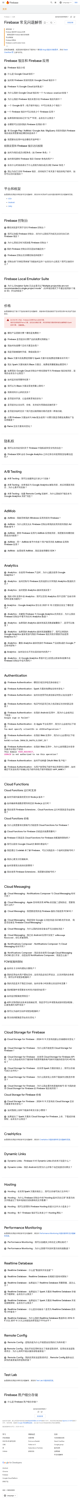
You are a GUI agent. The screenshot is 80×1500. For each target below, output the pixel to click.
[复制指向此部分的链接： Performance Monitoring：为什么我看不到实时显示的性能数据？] (72, 1248)
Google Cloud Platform (10, 1478)
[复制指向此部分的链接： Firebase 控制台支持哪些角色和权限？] (46, 255)
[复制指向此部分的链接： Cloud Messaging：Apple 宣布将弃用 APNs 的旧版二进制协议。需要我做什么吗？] (17, 905)
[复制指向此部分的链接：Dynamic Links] (28, 1154)
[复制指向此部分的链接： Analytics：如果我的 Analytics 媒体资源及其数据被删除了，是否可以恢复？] (10, 625)
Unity (10, 206)
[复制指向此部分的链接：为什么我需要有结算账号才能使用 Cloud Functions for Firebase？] (71, 825)
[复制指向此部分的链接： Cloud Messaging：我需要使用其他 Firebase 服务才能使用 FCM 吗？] (6, 914)
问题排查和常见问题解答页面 (55, 1140)
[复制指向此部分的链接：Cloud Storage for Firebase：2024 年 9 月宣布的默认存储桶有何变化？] (6, 1042)
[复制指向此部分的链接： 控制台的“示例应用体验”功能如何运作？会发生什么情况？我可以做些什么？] (11, 264)
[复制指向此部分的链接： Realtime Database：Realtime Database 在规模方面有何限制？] (71, 1276)
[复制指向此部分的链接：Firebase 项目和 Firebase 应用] (51, 61)
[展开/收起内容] (13, 29)
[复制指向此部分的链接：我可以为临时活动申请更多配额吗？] (42, 1011)
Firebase (7, 17)
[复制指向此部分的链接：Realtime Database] (35, 1263)
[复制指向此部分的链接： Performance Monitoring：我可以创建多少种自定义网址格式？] (70, 1242)
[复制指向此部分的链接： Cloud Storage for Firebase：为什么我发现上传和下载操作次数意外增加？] (10, 1079)
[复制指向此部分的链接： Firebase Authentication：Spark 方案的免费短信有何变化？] (67, 689)
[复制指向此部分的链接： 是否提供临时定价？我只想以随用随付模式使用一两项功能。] (66, 411)
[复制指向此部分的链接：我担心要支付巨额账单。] (32, 859)
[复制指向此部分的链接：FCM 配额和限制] (25, 962)
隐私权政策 (11, 1490)
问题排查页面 (44, 1381)
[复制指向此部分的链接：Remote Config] (29, 1335)
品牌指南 (57, 1451)
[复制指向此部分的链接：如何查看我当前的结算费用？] (36, 865)
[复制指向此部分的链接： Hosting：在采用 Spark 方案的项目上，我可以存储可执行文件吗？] (72, 1191)
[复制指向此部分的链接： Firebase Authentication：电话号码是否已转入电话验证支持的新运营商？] (10, 706)
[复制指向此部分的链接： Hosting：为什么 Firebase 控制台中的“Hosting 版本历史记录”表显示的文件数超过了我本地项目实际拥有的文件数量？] (50, 1200)
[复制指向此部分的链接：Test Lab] (19, 1375)
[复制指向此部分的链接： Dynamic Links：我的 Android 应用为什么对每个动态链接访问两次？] (6, 1170)
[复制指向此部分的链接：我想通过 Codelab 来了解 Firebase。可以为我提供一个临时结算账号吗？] (6, 853)
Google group (58, 1444)
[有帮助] (71, 16)
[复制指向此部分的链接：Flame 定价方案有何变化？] (34, 426)
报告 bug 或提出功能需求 (48, 50)
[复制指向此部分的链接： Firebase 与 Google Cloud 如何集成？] (46, 86)
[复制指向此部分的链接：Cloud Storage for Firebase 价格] (43, 1095)
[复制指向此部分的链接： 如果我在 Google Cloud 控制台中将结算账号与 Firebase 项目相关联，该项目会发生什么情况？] (27, 373)
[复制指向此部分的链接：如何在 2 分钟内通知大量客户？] (38, 968)
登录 (76, 2)
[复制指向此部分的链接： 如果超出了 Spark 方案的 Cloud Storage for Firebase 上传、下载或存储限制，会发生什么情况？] (29, 1119)
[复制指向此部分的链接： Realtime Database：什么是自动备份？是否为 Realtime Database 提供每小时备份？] (19, 1312)
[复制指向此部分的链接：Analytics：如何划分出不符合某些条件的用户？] (54, 652)
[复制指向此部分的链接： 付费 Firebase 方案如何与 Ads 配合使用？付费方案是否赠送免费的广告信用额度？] (17, 420)
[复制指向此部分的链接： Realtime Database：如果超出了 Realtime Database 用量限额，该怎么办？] (10, 1285)
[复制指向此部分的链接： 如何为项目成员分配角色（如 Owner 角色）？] (53, 152)
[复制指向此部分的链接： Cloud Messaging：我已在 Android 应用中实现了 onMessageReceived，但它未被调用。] (32, 937)
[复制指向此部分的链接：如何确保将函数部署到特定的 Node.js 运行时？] (53, 803)
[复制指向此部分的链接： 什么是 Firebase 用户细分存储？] (40, 1402)
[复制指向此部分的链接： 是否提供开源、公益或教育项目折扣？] (46, 398)
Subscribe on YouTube (35, 1448)
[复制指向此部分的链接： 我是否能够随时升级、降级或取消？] (43, 352)
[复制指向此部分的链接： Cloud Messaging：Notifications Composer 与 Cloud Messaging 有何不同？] (12, 896)
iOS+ (10, 199)
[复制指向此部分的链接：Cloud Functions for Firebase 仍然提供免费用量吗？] (59, 831)
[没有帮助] (74, 16)
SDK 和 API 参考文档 (9, 1441)
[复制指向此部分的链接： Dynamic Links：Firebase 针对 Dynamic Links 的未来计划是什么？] (73, 1161)
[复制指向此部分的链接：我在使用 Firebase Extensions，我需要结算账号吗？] (58, 872)
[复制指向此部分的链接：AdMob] (18, 511)
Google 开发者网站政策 (25, 1423)
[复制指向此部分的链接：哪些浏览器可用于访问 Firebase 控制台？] (48, 227)
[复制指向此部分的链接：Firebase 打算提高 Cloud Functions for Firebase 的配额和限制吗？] (72, 838)
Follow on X (32, 1444)
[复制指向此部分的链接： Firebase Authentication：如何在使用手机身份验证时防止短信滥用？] (6, 697)
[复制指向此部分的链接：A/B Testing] (24, 472)
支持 (4, 9)
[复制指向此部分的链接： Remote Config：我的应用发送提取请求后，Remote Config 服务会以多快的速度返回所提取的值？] (33, 1360)
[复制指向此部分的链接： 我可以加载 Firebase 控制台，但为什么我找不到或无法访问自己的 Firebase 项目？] (22, 236)
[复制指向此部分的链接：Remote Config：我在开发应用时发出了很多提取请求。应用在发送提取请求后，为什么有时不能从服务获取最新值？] (48, 1351)
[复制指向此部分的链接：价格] (13, 306)
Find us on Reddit (34, 1441)
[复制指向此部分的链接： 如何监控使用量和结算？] (33, 379)
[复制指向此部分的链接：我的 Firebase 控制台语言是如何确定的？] (48, 249)
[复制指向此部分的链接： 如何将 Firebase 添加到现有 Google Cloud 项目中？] (59, 80)
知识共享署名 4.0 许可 (35, 1421)
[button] (40, 67)
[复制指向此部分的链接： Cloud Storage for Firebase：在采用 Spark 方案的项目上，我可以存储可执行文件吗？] (21, 1071)
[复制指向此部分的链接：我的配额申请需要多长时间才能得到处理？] (49, 990)
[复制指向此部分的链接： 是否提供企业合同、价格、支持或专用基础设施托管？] (60, 405)
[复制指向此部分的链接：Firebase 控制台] (30, 221)
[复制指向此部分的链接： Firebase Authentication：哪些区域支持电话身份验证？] (63, 682)
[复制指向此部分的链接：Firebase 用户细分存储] (40, 1395)
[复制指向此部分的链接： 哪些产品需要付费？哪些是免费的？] (43, 333)
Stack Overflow (59, 1441)
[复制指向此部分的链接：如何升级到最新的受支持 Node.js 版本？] (47, 797)
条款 (3, 1490)
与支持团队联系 (59, 1438)
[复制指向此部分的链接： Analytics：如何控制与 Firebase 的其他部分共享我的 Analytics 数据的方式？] (10, 584)
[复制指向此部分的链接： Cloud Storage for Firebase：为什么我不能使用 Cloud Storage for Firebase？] (17, 1050)
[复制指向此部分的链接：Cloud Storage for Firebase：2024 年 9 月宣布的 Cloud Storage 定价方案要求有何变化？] (25, 1104)
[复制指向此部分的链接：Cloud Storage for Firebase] (47, 1032)
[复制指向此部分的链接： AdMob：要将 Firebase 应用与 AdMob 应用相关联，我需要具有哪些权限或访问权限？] (21, 535)
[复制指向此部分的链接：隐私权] (16, 441)
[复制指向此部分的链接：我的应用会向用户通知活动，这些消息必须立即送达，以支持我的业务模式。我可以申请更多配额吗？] (33, 977)
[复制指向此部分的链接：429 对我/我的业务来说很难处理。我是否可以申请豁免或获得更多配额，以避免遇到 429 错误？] (28, 1005)
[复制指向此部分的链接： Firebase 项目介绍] (27, 67)
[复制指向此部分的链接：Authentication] (29, 676)
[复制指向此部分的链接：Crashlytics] (23, 1134)
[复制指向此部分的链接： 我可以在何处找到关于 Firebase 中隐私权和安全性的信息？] (65, 448)
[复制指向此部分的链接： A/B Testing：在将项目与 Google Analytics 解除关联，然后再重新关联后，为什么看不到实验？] (29, 487)
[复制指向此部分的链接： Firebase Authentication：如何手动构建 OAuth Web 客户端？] (69, 760)
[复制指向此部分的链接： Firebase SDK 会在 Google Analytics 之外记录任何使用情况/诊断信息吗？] (11, 457)
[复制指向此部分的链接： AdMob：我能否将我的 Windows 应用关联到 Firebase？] (63, 518)
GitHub (4, 1451)
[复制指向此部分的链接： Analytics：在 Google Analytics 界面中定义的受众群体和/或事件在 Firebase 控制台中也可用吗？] (34, 661)
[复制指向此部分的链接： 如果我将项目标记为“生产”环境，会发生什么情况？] (58, 118)
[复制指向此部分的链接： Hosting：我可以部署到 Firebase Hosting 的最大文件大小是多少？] (73, 1206)
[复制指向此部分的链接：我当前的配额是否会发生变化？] (38, 1017)
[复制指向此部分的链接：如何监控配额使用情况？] (32, 996)
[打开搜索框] (51, 2)
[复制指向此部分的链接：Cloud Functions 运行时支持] (38, 790)
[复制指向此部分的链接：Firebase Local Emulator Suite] (51, 279)
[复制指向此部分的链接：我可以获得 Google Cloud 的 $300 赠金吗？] (51, 844)
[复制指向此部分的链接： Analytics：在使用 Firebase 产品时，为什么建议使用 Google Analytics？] (17, 575)
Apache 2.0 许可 (67, 1421)
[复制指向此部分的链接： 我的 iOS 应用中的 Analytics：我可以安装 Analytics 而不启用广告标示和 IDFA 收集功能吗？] (24, 599)
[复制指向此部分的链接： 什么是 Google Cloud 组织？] (37, 74)
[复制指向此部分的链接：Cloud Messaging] (32, 887)
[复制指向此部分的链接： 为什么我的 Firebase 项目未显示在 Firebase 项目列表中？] (64, 99)
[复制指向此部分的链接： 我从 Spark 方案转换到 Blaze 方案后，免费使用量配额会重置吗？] (70, 364)
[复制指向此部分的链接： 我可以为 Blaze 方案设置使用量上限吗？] (47, 386)
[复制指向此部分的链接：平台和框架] (23, 189)
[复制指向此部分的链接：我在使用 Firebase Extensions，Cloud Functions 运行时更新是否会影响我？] (10, 812)
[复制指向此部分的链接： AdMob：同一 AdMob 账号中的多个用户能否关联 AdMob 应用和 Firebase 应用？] (21, 544)
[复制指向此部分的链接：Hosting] (18, 1185)
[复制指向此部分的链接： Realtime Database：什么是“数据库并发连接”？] (56, 1270)
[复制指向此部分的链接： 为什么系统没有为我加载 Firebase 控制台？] (50, 242)
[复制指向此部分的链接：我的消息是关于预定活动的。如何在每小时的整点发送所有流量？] (70, 983)
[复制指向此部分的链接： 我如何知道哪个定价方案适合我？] (41, 345)
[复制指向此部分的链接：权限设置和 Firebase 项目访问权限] (45, 146)
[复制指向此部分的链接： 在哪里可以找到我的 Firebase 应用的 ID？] (49, 124)
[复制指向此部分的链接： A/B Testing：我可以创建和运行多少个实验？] (52, 478)
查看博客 (31, 1438)
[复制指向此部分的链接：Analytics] (20, 566)
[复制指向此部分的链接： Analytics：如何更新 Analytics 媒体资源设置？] (54, 590)
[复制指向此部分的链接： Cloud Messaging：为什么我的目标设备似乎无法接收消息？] (66, 929)
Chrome (5, 1471)
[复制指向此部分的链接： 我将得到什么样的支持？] (33, 392)
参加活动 (31, 1451)
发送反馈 (70, 22)
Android (11, 202)
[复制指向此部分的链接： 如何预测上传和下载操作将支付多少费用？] (50, 1110)
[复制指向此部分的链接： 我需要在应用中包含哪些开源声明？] (43, 139)
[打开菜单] (3, 2)
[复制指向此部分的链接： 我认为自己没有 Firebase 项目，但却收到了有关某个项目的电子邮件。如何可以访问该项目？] (25, 174)
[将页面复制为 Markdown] (51, 22)
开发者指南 (6, 1438)
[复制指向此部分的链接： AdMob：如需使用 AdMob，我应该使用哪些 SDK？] (58, 551)
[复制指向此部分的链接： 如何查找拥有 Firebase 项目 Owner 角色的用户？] (56, 159)
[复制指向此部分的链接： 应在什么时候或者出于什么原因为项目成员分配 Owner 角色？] (67, 165)
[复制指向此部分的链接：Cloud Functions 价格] (31, 818)
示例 (3, 1444)
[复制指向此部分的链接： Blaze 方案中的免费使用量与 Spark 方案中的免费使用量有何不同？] (72, 358)
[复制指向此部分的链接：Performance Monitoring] (44, 1228)
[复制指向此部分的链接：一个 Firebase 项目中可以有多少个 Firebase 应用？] (57, 112)
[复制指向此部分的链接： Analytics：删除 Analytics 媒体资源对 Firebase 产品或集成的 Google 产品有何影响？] (19, 645)
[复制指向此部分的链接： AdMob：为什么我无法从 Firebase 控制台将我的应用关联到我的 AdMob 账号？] (17, 527)
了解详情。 (21, 325)
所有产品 (5, 1481)
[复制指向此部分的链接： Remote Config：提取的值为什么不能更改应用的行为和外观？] (69, 1342)
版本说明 (57, 1448)
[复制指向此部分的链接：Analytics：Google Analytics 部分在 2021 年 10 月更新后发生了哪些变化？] (10, 608)
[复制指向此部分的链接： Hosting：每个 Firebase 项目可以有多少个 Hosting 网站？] (65, 1213)
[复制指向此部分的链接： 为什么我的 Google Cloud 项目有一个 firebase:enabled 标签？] (70, 93)
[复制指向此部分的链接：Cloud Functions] (31, 784)
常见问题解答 (58, 1455)
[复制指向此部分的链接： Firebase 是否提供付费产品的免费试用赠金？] (52, 339)
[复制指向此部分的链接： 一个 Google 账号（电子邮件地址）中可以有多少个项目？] (64, 105)
